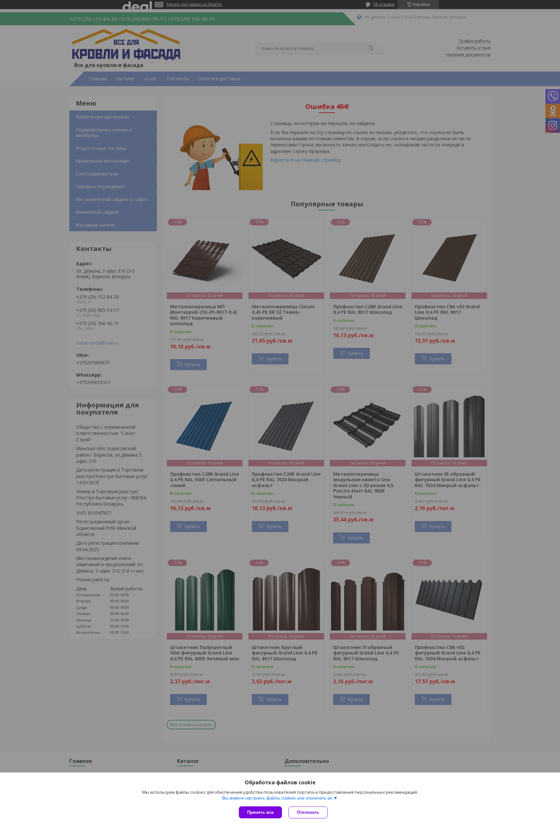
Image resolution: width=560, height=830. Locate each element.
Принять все (260, 812)
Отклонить (308, 812)
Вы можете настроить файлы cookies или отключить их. (277, 798)
